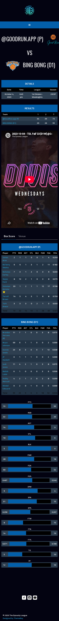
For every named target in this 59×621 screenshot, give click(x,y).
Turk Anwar (5, 305)
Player (5, 252)
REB (20, 252)
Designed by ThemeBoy (13, 618)
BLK (37, 252)
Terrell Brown (6, 298)
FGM (43, 252)
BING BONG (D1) (9, 123)
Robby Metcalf (6, 380)
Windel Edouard (6, 387)
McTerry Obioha (6, 266)
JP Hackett (6, 358)
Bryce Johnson (6, 344)
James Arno (5, 259)
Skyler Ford (5, 280)
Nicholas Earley (6, 273)
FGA (48, 252)
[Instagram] (29, 598)
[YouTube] (35, 598)
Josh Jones (5, 365)
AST (25, 252)
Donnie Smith (6, 351)
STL (31, 252)
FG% (55, 252)
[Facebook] (24, 598)
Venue (22, 236)
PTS (14, 252)
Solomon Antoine (6, 288)
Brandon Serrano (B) (6, 335)
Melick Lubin (5, 373)
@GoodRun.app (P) (11, 118)
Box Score (9, 236)
